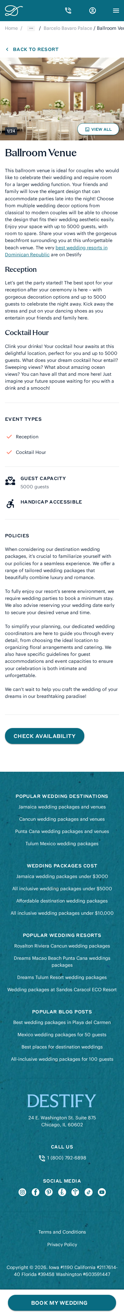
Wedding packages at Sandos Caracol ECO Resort (62, 990)
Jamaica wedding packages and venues (62, 807)
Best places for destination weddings (62, 1047)
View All (99, 130)
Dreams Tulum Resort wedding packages (62, 977)
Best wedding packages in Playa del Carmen (62, 1022)
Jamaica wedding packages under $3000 (62, 876)
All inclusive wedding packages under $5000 (62, 889)
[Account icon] (93, 11)
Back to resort (36, 49)
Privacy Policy (62, 1244)
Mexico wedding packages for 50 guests (62, 1035)
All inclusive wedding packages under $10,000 (62, 913)
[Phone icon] (68, 11)
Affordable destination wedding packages (62, 901)
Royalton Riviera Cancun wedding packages (62, 946)
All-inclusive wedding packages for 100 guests (62, 1059)
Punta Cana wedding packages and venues (62, 831)
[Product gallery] (62, 99)
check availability (45, 735)
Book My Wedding (59, 1302)
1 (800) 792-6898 (66, 1158)
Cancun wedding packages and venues (62, 819)
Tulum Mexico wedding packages (62, 844)
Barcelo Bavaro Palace (68, 28)
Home (11, 28)
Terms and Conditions (62, 1232)
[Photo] (62, 99)
